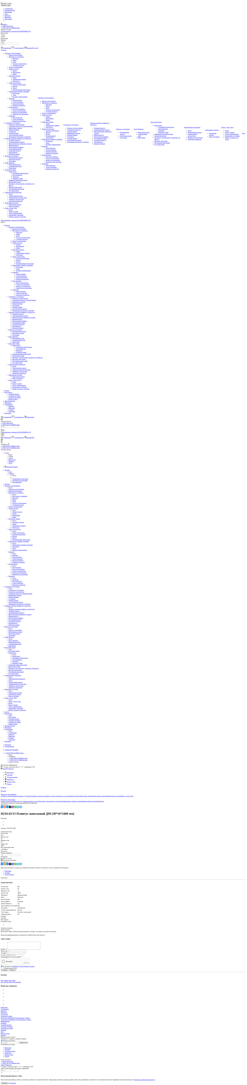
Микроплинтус (17, 319)
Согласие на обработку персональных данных (16, 1019)
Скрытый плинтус (18, 324)
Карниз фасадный (18, 356)
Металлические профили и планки (23, 317)
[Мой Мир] (7, 807)
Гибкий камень (17, 307)
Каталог (7, 225)
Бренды (3, 1035)
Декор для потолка (18, 257)
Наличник (19, 267)
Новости (11, 406)
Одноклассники (12, 777)
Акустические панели (19, 309)
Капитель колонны (22, 279)
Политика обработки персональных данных (15, 1018)
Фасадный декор (14, 343)
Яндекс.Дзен (11, 782)
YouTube (10, 775)
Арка (18, 269)
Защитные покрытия (19, 373)
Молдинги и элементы (20, 230)
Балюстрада (16, 345)
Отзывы (11, 410)
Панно (18, 244)
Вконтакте (10, 772)
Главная (11, 473)
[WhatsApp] (15, 807)
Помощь (3, 1023)
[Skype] (18, 807)
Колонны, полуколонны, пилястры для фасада (27, 357)
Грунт (14, 366)
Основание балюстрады (24, 347)
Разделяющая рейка (18, 323)
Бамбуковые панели (18, 302)
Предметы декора (18, 250)
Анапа (10, 458)
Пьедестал (19, 255)
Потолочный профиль (19, 321)
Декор (18, 251)
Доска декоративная (19, 385)
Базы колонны (21, 274)
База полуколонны (22, 283)
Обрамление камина (23, 253)
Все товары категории (8, 980)
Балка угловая (17, 383)
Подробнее (12, 1083)
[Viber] (13, 807)
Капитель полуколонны (24, 288)
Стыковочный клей (18, 340)
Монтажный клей (18, 338)
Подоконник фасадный (20, 361)
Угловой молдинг (22, 239)
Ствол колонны (21, 276)
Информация (5, 1021)
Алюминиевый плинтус (20, 316)
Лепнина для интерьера (16, 227)
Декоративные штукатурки (21, 370)
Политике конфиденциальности (144, 1080)
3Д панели (15, 305)
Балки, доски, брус (15, 380)
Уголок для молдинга (23, 237)
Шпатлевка (16, 342)
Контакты (8, 413)
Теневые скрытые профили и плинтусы (21, 312)
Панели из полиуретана (20, 298)
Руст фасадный (17, 363)
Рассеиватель (16, 326)
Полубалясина (21, 349)
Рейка (18, 234)
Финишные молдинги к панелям (23, 310)
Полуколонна (17, 281)
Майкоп (11, 461)
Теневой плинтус (18, 314)
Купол (18, 262)
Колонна (15, 272)
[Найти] (1, 1072)
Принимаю (5, 1083)
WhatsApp (10, 779)
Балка (14, 382)
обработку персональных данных (24, 966)
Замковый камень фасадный (21, 354)
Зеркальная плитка (18, 377)
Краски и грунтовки (15, 330)
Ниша (18, 248)
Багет (18, 236)
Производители (10, 401)
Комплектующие (17, 328)
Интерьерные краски (19, 331)
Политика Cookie (6, 1016)
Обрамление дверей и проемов (22, 265)
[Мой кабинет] (2, 419)
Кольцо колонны (21, 277)
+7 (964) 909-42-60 (7, 26)
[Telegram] (21, 807)
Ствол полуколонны (23, 284)
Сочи (10, 463)
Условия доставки (14, 396)
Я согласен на (19, 966)
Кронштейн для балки (19, 387)
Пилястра (15, 290)
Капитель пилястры (22, 295)
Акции (7, 390)
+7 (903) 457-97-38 (10, 28)
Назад (10, 454)
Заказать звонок (6, 449)
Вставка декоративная (23, 270)
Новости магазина (9, 1041)
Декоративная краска (19, 368)
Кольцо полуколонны (23, 286)
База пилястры (21, 291)
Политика (11, 411)
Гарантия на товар (14, 397)
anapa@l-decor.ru (8, 769)
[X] (10, 807)
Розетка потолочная (22, 258)
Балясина (19, 350)
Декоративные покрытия (17, 364)
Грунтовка (15, 335)
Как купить (8, 392)
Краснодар (12, 460)
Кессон (18, 260)
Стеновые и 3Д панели (16, 297)
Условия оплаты (13, 394)
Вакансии (11, 408)
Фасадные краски (18, 333)
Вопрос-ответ (12, 399)
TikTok (9, 784)
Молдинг (19, 232)
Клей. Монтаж (13, 337)
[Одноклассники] (4, 807)
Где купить (4, 1014)
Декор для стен (17, 243)
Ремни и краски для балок (21, 389)
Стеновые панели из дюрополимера (24, 300)
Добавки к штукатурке (19, 371)
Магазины (8, 403)
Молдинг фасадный (18, 359)
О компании (9, 404)
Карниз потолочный (19, 229)
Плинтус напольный (19, 241)
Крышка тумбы (21, 352)
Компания (4, 1007)
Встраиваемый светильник (25, 263)
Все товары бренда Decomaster (11, 982)
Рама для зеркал (17, 378)
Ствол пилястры (21, 293)
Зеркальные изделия (15, 375)
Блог (2, 1032)
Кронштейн (20, 246)
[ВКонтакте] (2, 807)
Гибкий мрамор (17, 303)
